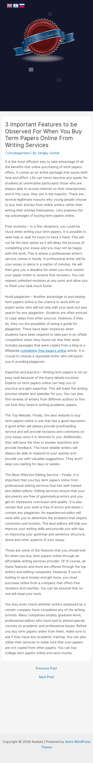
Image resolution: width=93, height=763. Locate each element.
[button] (50, 14)
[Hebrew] (16, 6)
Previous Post (46, 668)
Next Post (46, 677)
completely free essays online (43, 350)
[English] (9, 6)
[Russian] (22, 6)
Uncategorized (18, 153)
